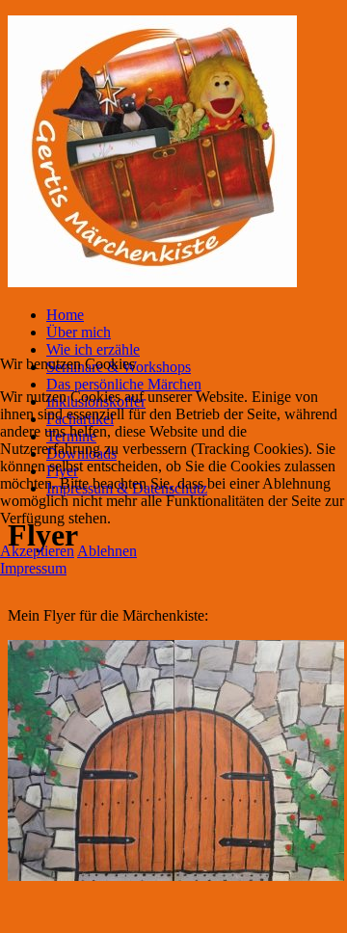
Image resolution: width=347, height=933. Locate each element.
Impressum (33, 568)
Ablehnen (107, 551)
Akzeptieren (37, 551)
